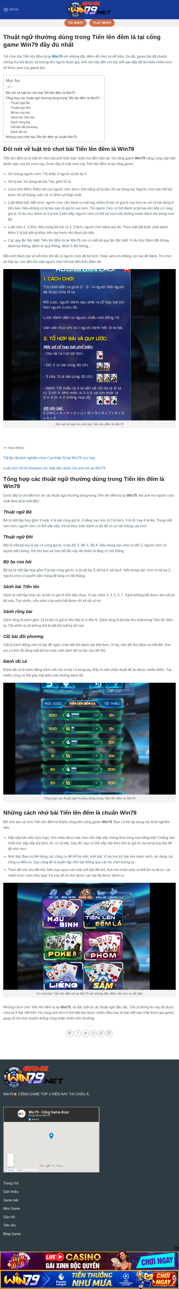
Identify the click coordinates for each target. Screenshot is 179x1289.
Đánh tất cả (19, 131)
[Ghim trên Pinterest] (101, 1033)
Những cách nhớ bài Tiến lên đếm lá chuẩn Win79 (41, 137)
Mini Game (11, 1208)
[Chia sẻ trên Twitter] (85, 1033)
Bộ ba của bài (20, 112)
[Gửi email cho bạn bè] (93, 1033)
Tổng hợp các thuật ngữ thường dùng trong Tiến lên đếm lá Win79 (53, 98)
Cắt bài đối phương (24, 127)
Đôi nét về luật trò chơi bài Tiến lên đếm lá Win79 (41, 93)
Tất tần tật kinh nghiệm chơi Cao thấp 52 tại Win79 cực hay (49, 458)
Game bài (10, 1200)
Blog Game (12, 1234)
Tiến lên (9, 1225)
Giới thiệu (11, 1192)
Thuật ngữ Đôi (21, 107)
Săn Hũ (9, 1217)
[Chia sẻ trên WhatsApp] (69, 1033)
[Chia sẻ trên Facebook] (77, 1033)
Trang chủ (11, 1183)
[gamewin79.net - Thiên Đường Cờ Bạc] (89, 9)
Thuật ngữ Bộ (20, 103)
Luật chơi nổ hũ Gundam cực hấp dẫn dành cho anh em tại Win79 (54, 468)
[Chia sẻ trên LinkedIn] (109, 1033)
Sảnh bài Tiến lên (23, 117)
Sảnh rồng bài (20, 122)
